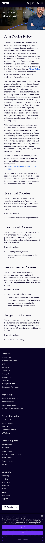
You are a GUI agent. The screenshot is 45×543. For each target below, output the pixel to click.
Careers (4, 489)
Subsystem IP (6, 377)
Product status (7, 458)
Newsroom (5, 485)
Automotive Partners (9, 430)
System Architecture (9, 405)
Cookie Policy (11, 15)
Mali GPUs (5, 367)
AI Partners (5, 426)
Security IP (5, 374)
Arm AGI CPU (6, 357)
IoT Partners (6, 433)
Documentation (7, 444)
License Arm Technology (10, 387)
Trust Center (6, 495)
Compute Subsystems (9, 361)
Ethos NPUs (6, 371)
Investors (5, 479)
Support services (7, 461)
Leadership (5, 476)
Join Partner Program (9, 420)
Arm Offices (6, 482)
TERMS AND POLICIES (15, 12)
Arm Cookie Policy (18, 36)
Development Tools (8, 384)
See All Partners (7, 423)
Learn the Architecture (9, 398)
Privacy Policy (34, 69)
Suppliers (5, 499)
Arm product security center (11, 454)
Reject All (22, 527)
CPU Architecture (8, 402)
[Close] (42, 516)
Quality (4, 492)
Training (4, 464)
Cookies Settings (22, 539)
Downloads (5, 448)
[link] (5, 3)
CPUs (3, 364)
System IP (5, 380)
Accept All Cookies (22, 533)
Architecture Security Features (12, 408)
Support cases (7, 451)
